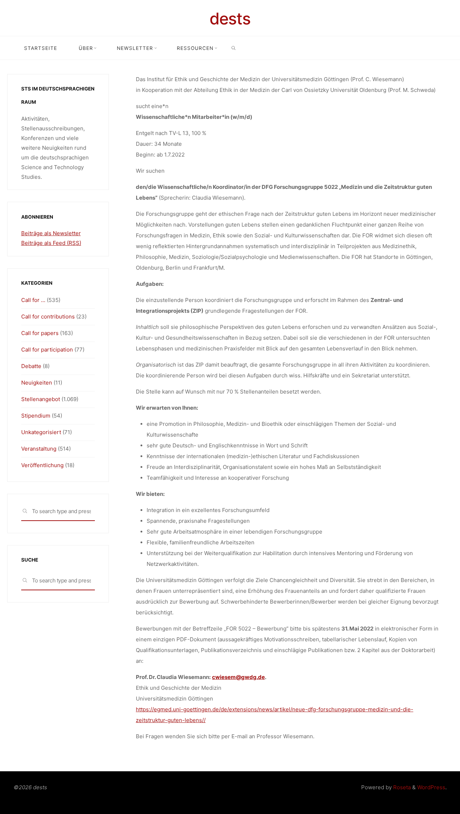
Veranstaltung (38, 448)
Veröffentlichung (42, 465)
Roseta (401, 787)
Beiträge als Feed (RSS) (51, 242)
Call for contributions (48, 316)
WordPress (431, 787)
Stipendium (35, 415)
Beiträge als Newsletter (51, 233)
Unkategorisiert (41, 432)
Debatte (31, 366)
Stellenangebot (40, 399)
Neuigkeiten (36, 382)
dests (230, 18)
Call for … (33, 300)
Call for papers (40, 333)
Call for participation (47, 349)
